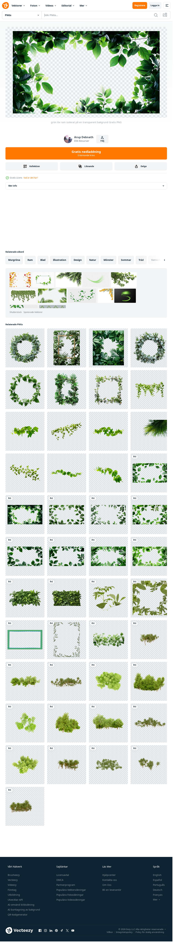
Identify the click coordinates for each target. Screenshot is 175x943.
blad (42, 259)
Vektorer (17, 5)
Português (159, 884)
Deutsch (157, 889)
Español (157, 880)
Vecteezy (13, 880)
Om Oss (106, 884)
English (157, 875)
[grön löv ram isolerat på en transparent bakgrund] (150, 472)
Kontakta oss (109, 880)
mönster (108, 259)
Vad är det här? (31, 177)
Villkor (110, 932)
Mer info (12, 185)
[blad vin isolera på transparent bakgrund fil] (24, 431)
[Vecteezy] (5, 5)
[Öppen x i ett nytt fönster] (67, 930)
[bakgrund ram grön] (24, 639)
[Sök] (156, 15)
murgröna (14, 259)
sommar (126, 259)
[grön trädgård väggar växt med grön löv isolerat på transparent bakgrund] (24, 598)
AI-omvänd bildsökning (21, 904)
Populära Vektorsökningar (71, 889)
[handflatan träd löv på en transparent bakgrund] (150, 431)
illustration (59, 259)
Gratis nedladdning (86, 153)
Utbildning (14, 894)
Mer (82, 5)
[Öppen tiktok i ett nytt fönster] (61, 930)
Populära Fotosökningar (70, 894)
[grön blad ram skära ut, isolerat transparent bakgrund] (108, 598)
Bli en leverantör (111, 889)
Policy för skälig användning (150, 932)
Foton (33, 5)
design (78, 259)
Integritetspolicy (124, 932)
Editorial (66, 5)
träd (141, 259)
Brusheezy (14, 875)
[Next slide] (161, 260)
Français (158, 894)
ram (30, 259)
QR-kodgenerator (18, 914)
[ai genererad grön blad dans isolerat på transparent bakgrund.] (108, 639)
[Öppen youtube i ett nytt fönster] (72, 930)
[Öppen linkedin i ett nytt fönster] (51, 930)
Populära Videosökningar (70, 899)
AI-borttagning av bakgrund (24, 909)
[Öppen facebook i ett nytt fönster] (40, 930)
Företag (12, 889)
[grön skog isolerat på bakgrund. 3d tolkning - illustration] (150, 639)
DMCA (59, 880)
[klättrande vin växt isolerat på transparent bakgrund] (150, 389)
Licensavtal (62, 875)
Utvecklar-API (15, 899)
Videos (49, 5)
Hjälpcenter (109, 875)
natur (92, 259)
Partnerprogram (65, 884)
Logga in (155, 5)
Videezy (12, 884)
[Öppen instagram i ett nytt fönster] (45, 930)
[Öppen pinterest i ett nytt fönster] (56, 930)
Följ (102, 140)
